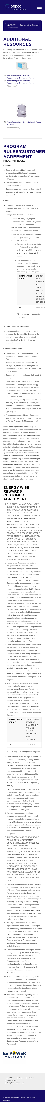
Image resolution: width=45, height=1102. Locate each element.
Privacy (31, 1078)
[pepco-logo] (18, 7)
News (21, 1078)
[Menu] (38, 7)
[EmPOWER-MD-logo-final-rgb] (14, 1056)
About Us (9, 1078)
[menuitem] (38, 7)
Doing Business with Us (15, 1083)
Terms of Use (11, 1080)
